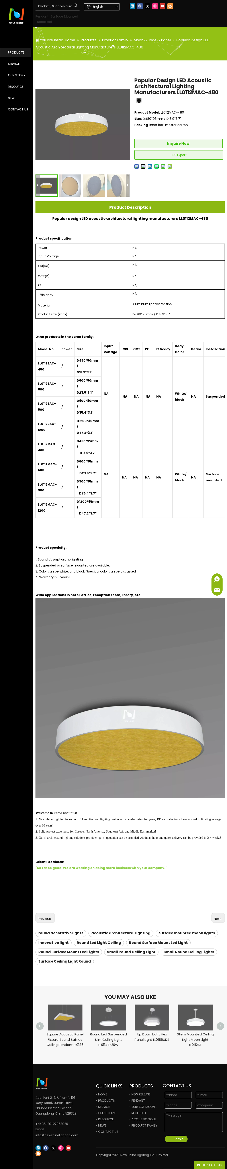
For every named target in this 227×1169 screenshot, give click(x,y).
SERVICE (14, 64)
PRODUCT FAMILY (144, 1125)
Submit (177, 1139)
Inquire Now (178, 143)
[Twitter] (147, 6)
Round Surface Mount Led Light (158, 942)
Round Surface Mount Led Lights (68, 952)
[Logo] (51, 1083)
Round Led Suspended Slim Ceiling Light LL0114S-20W (108, 1039)
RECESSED (138, 1113)
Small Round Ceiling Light (131, 952)
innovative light (53, 942)
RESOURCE (15, 86)
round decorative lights (60, 933)
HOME (102, 1094)
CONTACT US (18, 109)
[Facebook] (140, 6)
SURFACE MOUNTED (145, 1107)
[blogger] (170, 6)
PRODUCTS (16, 52)
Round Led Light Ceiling (99, 942)
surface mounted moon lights (187, 933)
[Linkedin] (132, 6)
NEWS (12, 98)
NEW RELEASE (141, 1094)
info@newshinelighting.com (56, 1135)
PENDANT (138, 1100)
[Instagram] (155, 6)
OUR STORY (16, 75)
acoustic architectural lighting (121, 933)
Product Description (130, 207)
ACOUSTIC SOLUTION (147, 1119)
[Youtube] (162, 6)
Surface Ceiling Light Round (64, 961)
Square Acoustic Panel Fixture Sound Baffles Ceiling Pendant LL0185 (65, 1039)
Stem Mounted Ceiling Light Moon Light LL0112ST (195, 1039)
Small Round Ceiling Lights (189, 952)
